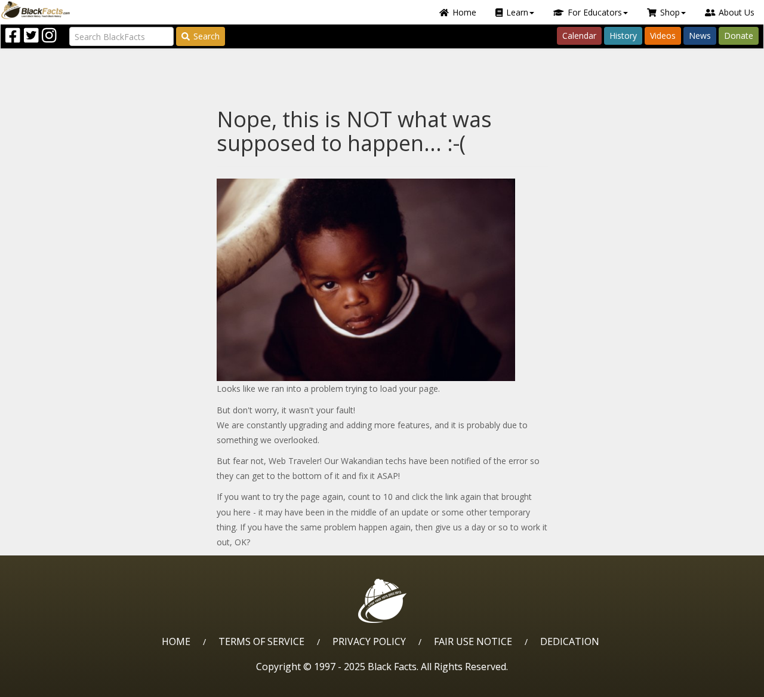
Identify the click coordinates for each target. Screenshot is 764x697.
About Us (736, 12)
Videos (663, 35)
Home (464, 12)
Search (206, 36)
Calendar (579, 35)
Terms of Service (261, 641)
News (700, 35)
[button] (60, 683)
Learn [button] (517, 12)
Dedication (569, 641)
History (623, 35)
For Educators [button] (595, 12)
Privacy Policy (369, 641)
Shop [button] (670, 12)
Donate (738, 35)
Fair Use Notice (473, 641)
